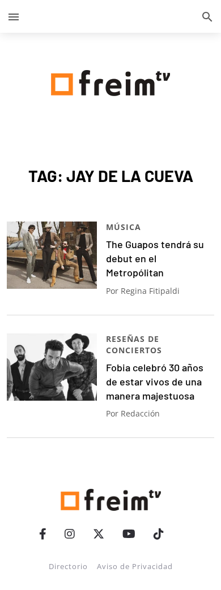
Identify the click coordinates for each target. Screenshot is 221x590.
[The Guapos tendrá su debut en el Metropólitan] (52, 255)
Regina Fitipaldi (150, 290)
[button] (13, 16)
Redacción (140, 413)
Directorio (68, 566)
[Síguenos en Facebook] (42, 533)
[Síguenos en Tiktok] (159, 533)
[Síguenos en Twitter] (98, 533)
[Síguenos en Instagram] (70, 533)
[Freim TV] (110, 81)
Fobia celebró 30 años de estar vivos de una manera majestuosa (154, 381)
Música (123, 227)
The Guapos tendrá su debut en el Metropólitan (155, 258)
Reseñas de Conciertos (134, 344)
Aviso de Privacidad (135, 566)
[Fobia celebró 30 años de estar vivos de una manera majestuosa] (52, 367)
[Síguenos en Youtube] (128, 533)
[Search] (207, 16)
